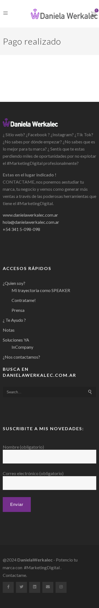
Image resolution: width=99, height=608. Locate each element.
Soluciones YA (16, 339)
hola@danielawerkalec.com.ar (31, 222)
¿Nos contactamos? (21, 356)
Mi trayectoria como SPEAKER (41, 290)
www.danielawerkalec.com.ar (30, 214)
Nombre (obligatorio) (23, 446)
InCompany (22, 347)
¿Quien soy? (14, 283)
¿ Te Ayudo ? (14, 320)
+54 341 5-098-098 (21, 229)
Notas (9, 329)
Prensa (18, 310)
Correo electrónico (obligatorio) (33, 473)
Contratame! (24, 300)
